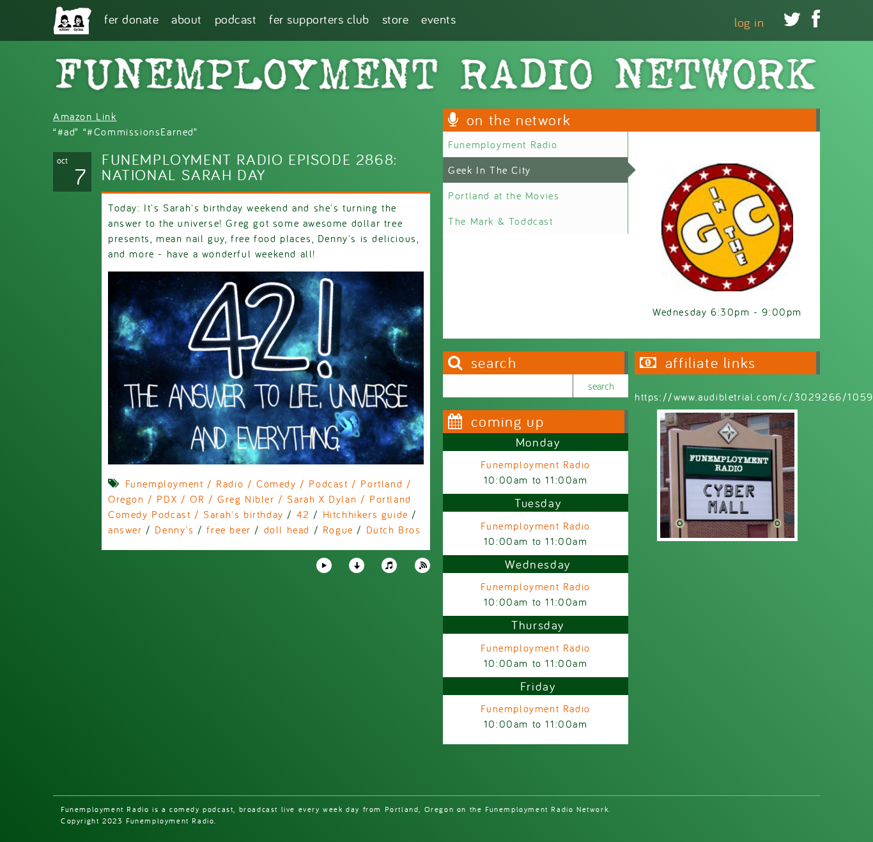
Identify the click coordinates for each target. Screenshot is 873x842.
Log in (749, 22)
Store (395, 18)
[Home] (72, 20)
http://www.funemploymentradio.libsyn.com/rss (422, 565)
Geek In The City (489, 170)
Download (356, 565)
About (186, 18)
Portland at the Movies (503, 195)
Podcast (236, 18)
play (323, 565)
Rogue (338, 529)
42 (303, 514)
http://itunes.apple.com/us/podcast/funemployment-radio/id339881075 (389, 565)
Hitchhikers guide (365, 514)
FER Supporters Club (319, 18)
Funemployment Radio (502, 144)
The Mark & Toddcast (500, 221)
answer (125, 529)
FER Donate (131, 18)
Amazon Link (85, 116)
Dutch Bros (393, 529)
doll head (287, 529)
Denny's (174, 529)
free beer (228, 529)
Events (438, 18)
